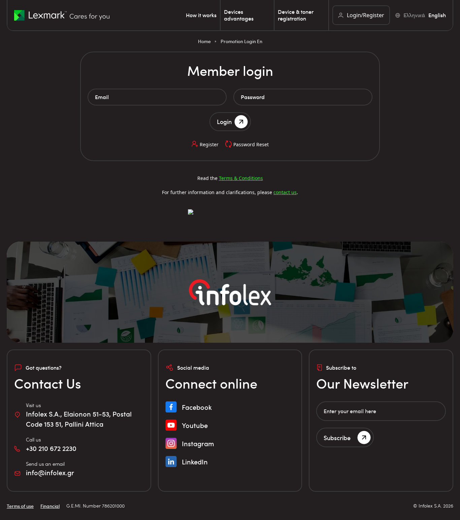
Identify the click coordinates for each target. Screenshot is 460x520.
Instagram (198, 443)
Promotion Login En (241, 41)
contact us (285, 192)
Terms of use (20, 506)
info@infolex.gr (50, 472)
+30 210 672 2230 (51, 448)
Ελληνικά (414, 15)
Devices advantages (239, 15)
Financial (50, 506)
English (437, 15)
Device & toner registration (296, 15)
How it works (201, 15)
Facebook (197, 407)
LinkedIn (195, 461)
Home (204, 41)
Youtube (195, 425)
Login (224, 121)
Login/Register (365, 15)
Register (209, 144)
